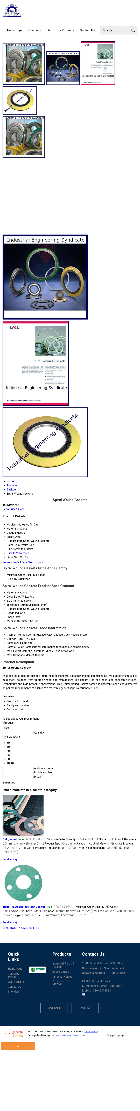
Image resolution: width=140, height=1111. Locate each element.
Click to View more (18, 553)
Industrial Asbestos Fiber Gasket (24, 906)
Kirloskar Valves (62, 976)
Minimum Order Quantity (21, 574)
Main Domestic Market (20, 655)
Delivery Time (15, 638)
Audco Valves (60, 971)
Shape (10, 617)
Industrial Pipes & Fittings (63, 965)
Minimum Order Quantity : (63, 839)
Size (9, 600)
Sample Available (17, 642)
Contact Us (87, 30)
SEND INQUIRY (12, 927)
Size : (60, 915)
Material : (111, 843)
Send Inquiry (35, 562)
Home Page (15, 30)
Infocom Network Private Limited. (70, 1035)
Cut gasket (10, 839)
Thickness (13, 604)
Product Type (15, 608)
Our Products (65, 30)
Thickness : (69, 911)
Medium (11, 621)
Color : (89, 839)
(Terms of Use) (91, 1031)
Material (11, 592)
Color (10, 596)
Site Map (13, 991)
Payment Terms (16, 634)
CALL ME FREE (30, 927)
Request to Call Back (15, 562)
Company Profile (39, 30)
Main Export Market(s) (20, 651)
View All (57, 984)
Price (10, 579)
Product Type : (61, 843)
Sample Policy (15, 647)
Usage (10, 613)
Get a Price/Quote (13, 509)
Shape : (111, 839)
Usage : (88, 843)
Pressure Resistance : (57, 847)
